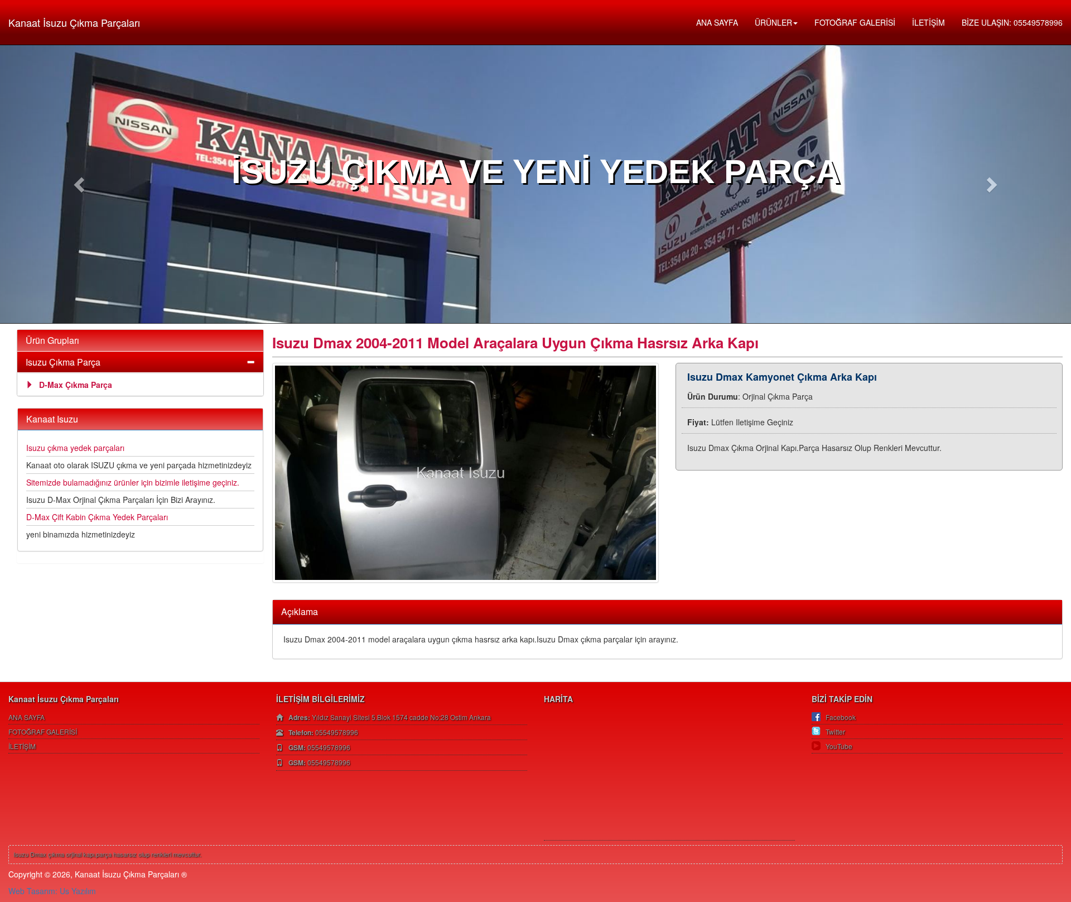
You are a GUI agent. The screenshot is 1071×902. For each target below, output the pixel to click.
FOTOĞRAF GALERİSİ (854, 22)
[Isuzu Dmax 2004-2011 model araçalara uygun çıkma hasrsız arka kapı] (465, 473)
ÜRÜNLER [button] (773, 22)
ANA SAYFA (717, 22)
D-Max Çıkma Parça (75, 384)
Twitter (835, 731)
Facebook (841, 717)
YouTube (839, 746)
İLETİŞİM (928, 22)
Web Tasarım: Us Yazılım (52, 890)
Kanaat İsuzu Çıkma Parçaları (74, 22)
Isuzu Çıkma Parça (63, 362)
